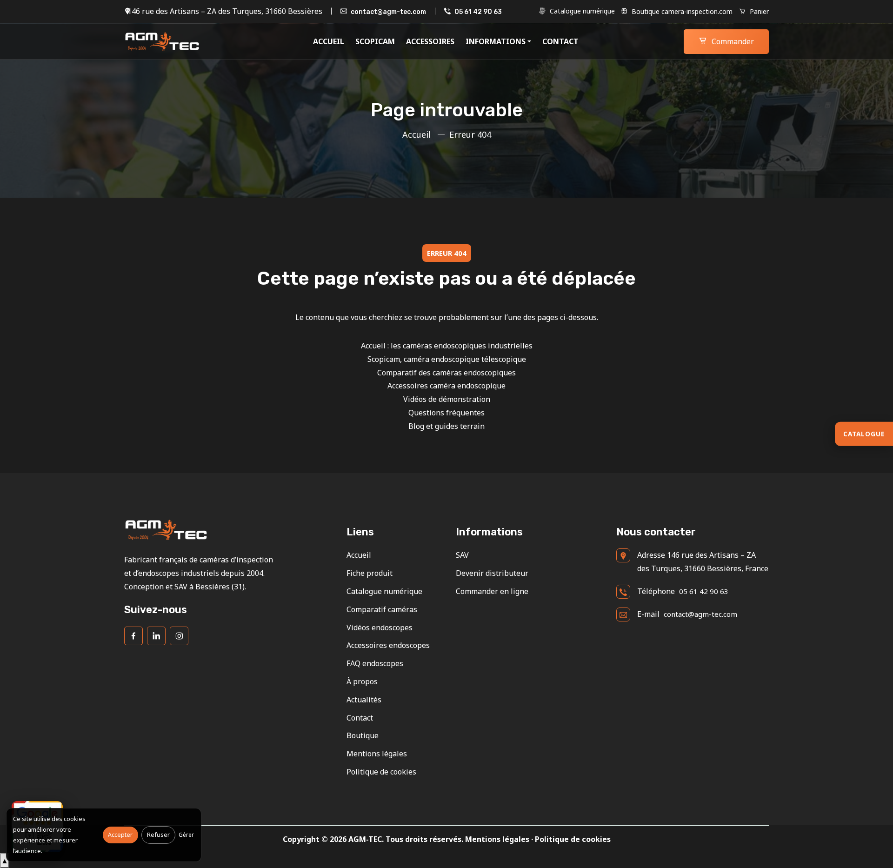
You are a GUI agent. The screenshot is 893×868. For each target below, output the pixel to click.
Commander (732, 41)
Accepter (120, 835)
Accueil (328, 41)
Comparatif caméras (382, 609)
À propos (362, 681)
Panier (758, 11)
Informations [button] (496, 41)
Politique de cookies (381, 772)
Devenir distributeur (492, 573)
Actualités (364, 699)
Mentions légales (377, 753)
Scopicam (375, 41)
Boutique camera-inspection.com (681, 11)
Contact (560, 41)
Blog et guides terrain (446, 426)
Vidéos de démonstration (446, 399)
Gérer (186, 835)
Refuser (158, 835)
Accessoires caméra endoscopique (446, 386)
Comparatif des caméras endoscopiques (446, 372)
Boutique (363, 735)
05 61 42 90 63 (478, 12)
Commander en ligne (492, 591)
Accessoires (430, 41)
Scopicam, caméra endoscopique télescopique (446, 359)
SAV (462, 555)
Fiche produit (370, 573)
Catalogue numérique (581, 11)
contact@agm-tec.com (388, 12)
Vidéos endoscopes (380, 627)
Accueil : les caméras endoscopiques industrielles (447, 346)
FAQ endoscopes (375, 663)
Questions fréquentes (446, 412)
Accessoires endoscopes (388, 645)
